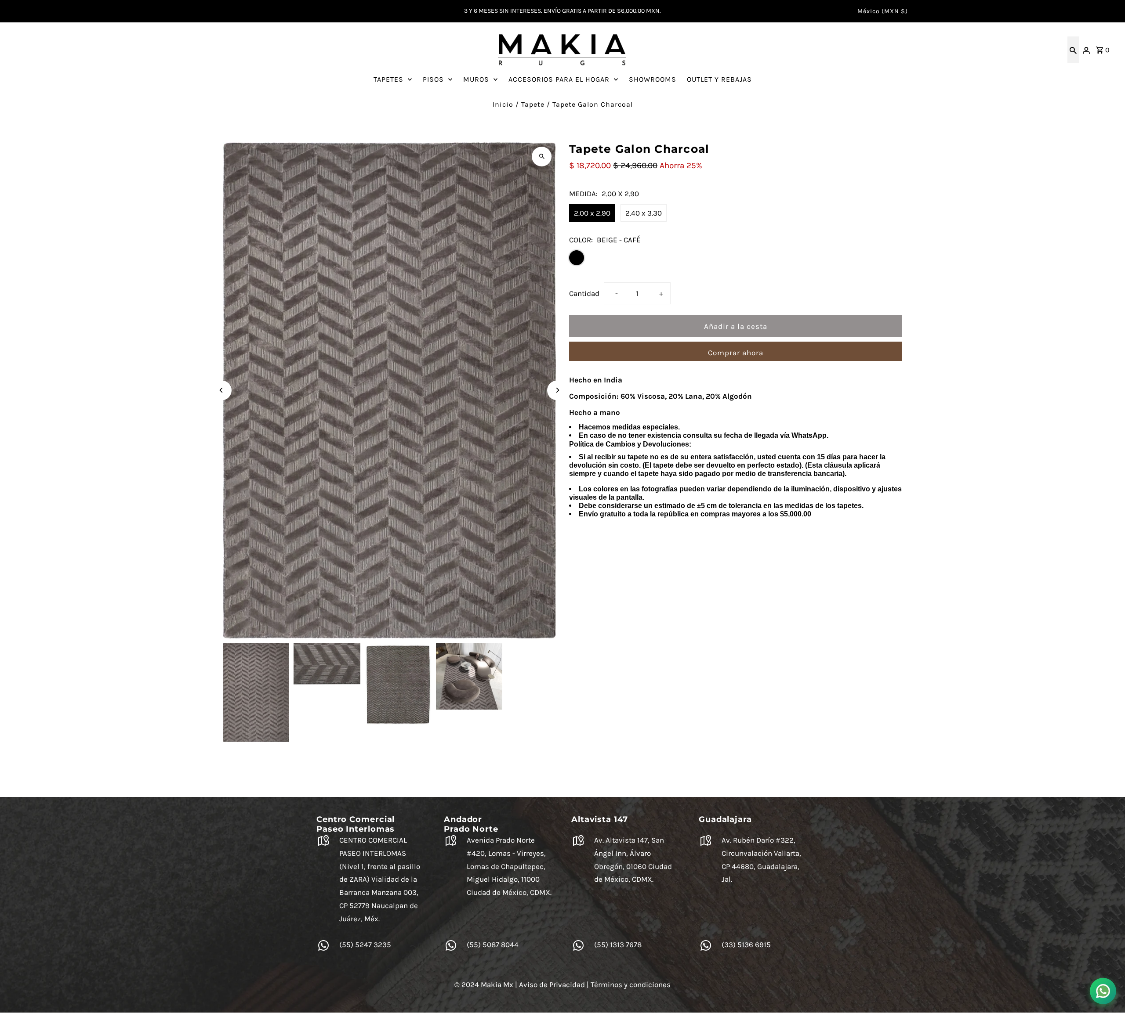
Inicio (503, 104)
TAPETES (388, 79)
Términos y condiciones (631, 984)
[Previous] (222, 390)
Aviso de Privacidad (552, 984)
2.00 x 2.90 (592, 213)
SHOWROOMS (652, 79)
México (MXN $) (882, 11)
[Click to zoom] (542, 156)
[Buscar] (1073, 49)
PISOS (433, 79)
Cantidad (584, 293)
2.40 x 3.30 (643, 213)
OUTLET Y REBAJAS (719, 79)
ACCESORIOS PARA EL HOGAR (559, 79)
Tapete (532, 104)
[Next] (557, 390)
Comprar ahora (735, 352)
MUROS (476, 79)
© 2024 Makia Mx (483, 984)
